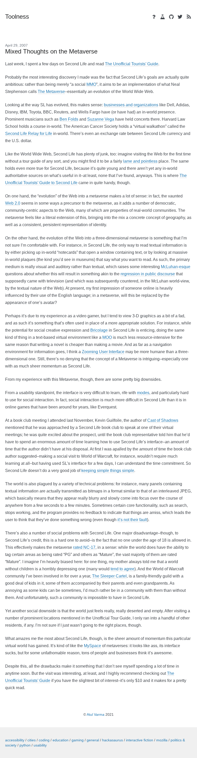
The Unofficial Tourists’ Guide (131, 64)
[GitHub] (171, 17)
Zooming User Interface (103, 352)
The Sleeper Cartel (109, 576)
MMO (91, 84)
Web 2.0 (12, 203)
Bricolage (99, 330)
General (93, 740)
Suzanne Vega (100, 119)
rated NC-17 (84, 547)
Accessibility (14, 740)
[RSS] (189, 17)
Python (25, 745)
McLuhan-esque (175, 267)
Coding (44, 740)
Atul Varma (95, 714)
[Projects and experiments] (163, 17)
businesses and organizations (131, 105)
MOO (107, 337)
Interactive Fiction (139, 740)
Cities (31, 740)
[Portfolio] (154, 17)
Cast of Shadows (162, 420)
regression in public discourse (148, 274)
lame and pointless (140, 161)
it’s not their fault (132, 520)
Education (60, 740)
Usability (40, 745)
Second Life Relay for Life (28, 133)
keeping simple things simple (107, 470)
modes (143, 393)
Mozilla (162, 740)
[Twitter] (180, 17)
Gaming (78, 740)
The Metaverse (51, 91)
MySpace (92, 646)
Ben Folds (69, 119)
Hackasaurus (112, 740)
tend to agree (122, 569)
